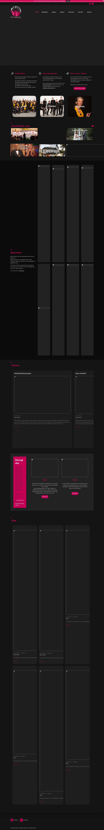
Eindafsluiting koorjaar (22, 373)
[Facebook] (90, 4)
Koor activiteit (81, 373)
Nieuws (62, 12)
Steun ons (71, 12)
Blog (15, 417)
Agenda (54, 12)
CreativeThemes (32, 827)
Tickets (68, 1)
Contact (80, 12)
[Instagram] (93, 4)
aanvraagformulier (47, 84)
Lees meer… (17, 426)
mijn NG (89, 12)
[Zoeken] (87, 3)
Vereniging (45, 12)
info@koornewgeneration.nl (49, 88)
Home (37, 12)
